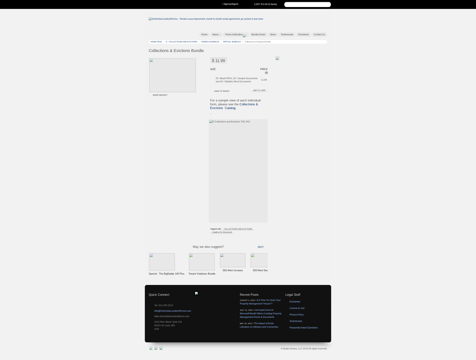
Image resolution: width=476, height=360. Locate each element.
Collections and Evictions (238, 229)
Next (261, 247)
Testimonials (287, 34)
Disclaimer (303, 34)
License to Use (297, 308)
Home (204, 34)
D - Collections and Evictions (181, 42)
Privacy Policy (297, 314)
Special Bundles (232, 42)
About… (216, 34)
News (273, 34)
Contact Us (319, 34)
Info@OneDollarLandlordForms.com (172, 311)
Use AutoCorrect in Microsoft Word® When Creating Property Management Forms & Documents (261, 313)
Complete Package (222, 232)
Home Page (156, 42)
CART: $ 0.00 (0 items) (265, 4)
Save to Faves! (221, 91)
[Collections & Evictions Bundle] (172, 91)
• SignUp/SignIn (230, 4)
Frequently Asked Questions (304, 327)
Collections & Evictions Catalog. (234, 106)
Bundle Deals (258, 34)
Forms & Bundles (234, 34)
